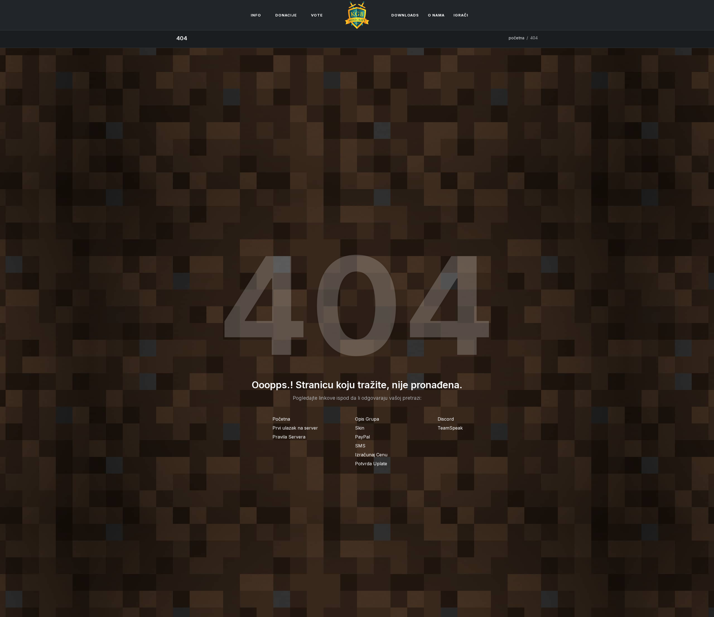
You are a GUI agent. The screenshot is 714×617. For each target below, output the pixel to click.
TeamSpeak (450, 428)
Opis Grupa (367, 419)
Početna (281, 419)
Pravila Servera (288, 437)
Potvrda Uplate (371, 463)
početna (516, 37)
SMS (360, 446)
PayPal (362, 437)
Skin (359, 428)
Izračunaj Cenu (371, 454)
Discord (446, 419)
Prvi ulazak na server (295, 428)
